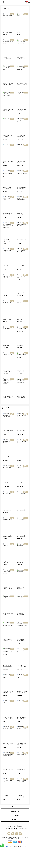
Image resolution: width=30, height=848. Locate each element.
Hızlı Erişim (15, 815)
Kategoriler (15, 811)
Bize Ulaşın (15, 820)
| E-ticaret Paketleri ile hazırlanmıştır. (15, 846)
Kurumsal (15, 807)
